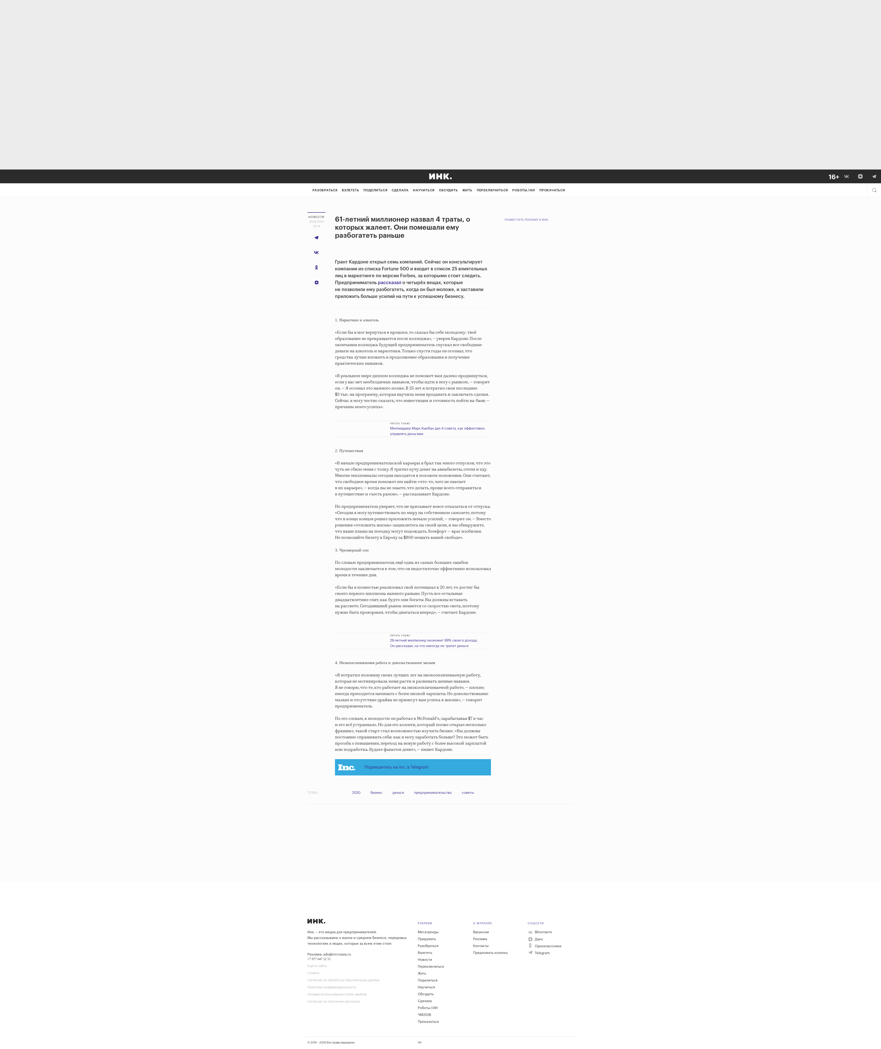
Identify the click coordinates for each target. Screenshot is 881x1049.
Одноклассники (547, 946)
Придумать (427, 939)
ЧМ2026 (424, 1015)
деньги (398, 793)
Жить (467, 190)
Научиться (424, 190)
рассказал (389, 282)
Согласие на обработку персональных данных (343, 980)
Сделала (400, 190)
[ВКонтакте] (846, 176)
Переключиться (492, 190)
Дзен (538, 939)
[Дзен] (860, 176)
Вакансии (481, 932)
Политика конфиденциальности (331, 987)
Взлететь (350, 190)
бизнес (376, 793)
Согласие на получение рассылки (333, 1001)
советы (468, 793)
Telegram (542, 953)
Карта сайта (317, 966)
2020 (356, 793)
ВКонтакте (543, 932)
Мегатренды (428, 932)
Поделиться (375, 190)
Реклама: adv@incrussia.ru (329, 954)
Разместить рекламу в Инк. (527, 219)
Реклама (480, 939)
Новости (425, 959)
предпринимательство (433, 793)
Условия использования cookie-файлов (337, 994)
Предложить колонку (490, 953)
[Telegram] (874, 176)
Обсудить (448, 190)
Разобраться (324, 190)
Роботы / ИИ (523, 190)
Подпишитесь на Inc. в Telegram (396, 767)
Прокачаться (552, 190)
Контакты (481, 946)
